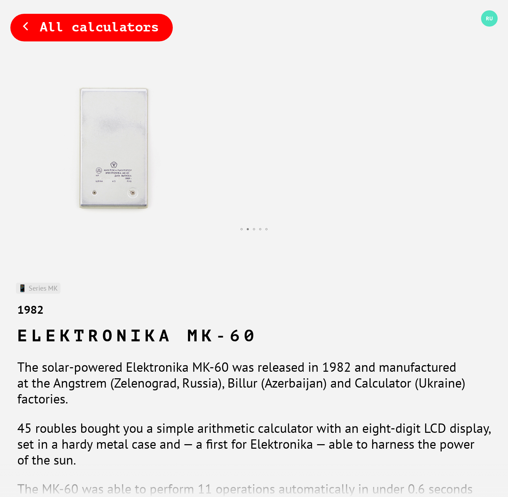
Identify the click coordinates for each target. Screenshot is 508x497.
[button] (241, 229)
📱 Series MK (38, 288)
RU (484, 27)
